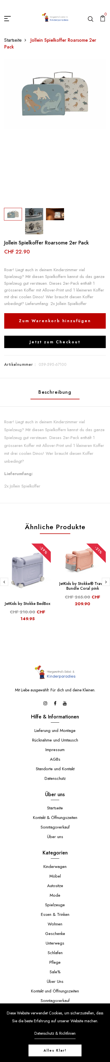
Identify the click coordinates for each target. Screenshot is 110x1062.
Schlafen (55, 953)
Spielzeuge (55, 905)
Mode (55, 895)
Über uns (55, 837)
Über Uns (55, 981)
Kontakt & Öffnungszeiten (55, 817)
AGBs (55, 759)
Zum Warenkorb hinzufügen (55, 321)
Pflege (55, 962)
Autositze (55, 886)
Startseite (13, 40)
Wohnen (55, 924)
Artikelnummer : (20, 364)
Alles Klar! (55, 1050)
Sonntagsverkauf (55, 827)
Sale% (55, 972)
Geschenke (55, 933)
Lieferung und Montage (55, 730)
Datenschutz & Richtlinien (55, 1033)
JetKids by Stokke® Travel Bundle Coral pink (82, 586)
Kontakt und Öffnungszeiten (55, 991)
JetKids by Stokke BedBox (27, 603)
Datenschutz (55, 778)
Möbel (55, 876)
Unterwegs (55, 943)
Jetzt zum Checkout (55, 342)
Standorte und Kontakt (55, 769)
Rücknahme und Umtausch (55, 740)
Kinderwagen (55, 866)
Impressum (55, 750)
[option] (55, 94)
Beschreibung (54, 392)
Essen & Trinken (55, 914)
